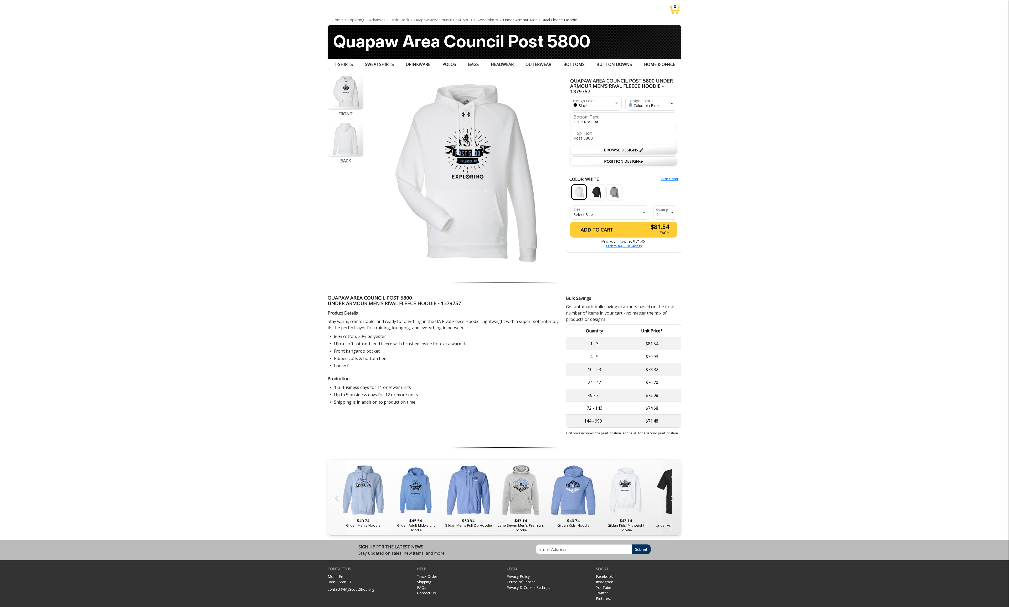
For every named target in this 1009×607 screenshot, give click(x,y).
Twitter (602, 592)
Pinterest (603, 598)
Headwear (502, 64)
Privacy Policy (518, 576)
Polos (449, 64)
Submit (641, 549)
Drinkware (418, 64)
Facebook (604, 576)
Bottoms (574, 64)
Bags (473, 64)
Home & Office (659, 64)
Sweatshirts (379, 64)
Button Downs (614, 64)
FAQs (421, 587)
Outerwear (538, 64)
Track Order (427, 576)
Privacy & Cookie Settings (528, 587)
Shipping (424, 581)
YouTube (603, 587)
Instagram (604, 581)
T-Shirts (343, 64)
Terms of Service (521, 581)
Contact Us (426, 592)
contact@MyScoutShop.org (351, 589)
